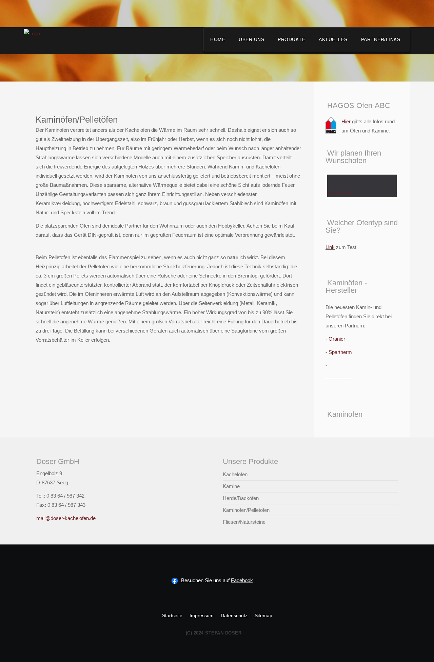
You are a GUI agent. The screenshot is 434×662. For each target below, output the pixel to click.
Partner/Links (380, 39)
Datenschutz (234, 615)
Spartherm (340, 352)
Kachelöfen (235, 474)
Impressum (202, 615)
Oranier (337, 339)
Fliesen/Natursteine (244, 522)
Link (330, 247)
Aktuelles (333, 39)
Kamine (231, 486)
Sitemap (263, 615)
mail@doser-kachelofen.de (66, 518)
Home (217, 39)
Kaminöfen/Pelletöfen (246, 510)
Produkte (291, 39)
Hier (346, 121)
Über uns (251, 39)
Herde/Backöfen (241, 498)
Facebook (242, 580)
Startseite (172, 615)
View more (339, 192)
